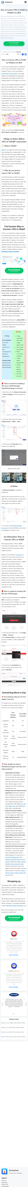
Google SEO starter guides (9, 73)
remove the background (12, 857)
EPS (23, 806)
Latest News (4, 1182)
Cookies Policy (5, 1186)
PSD (13, 806)
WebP (3, 150)
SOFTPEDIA (17, 1006)
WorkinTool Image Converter (14, 905)
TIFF (24, 804)
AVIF (17, 806)
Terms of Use (5, 1184)
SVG (6, 806)
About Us (4, 1180)
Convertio (18, 555)
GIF (22, 804)
